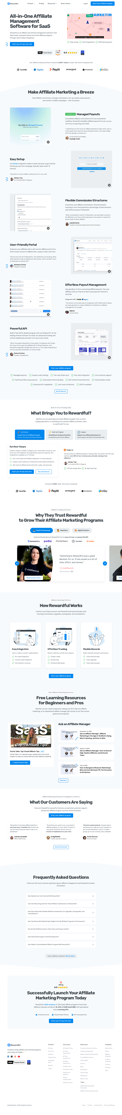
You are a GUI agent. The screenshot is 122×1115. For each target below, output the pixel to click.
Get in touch (70, 956)
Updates (50, 1054)
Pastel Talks (84, 1072)
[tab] (29, 435)
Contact (107, 1067)
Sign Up (50, 1065)
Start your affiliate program (61, 368)
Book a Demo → (66, 3)
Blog (81, 1066)
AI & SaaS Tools (68, 1048)
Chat (106, 1070)
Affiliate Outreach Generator (89, 1091)
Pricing (41, 3)
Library (82, 1063)
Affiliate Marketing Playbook (89, 1054)
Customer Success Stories (88, 1048)
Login (50, 1068)
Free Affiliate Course (86, 1057)
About (107, 1051)
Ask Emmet (83, 1069)
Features (51, 1051)
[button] (31, 4)
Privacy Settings (109, 1105)
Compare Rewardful (86, 1051)
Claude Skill (84, 1060)
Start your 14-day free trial (22, 44)
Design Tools (67, 1066)
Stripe (15, 164)
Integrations (52, 1057)
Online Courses (68, 1082)
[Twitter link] (12, 1056)
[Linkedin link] (8, 1056)
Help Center (109, 1048)
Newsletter (83, 1075)
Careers (107, 1064)
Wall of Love (84, 1079)
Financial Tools (68, 1069)
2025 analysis (49, 1005)
